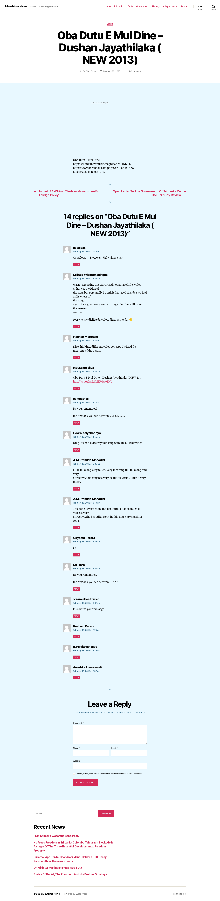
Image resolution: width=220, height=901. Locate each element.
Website (76, 761)
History (156, 6)
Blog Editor (91, 71)
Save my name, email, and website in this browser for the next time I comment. (109, 774)
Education (119, 6)
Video (110, 24)
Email (114, 748)
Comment (78, 723)
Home (108, 6)
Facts (130, 6)
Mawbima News (16, 6)
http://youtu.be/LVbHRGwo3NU (92, 381)
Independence (170, 6)
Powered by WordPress (75, 893)
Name (76, 748)
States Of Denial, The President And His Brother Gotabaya (70, 874)
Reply (76, 265)
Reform (184, 6)
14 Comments (134, 71)
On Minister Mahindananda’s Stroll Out (58, 867)
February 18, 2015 (111, 71)
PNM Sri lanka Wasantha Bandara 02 (56, 835)
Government (142, 6)
